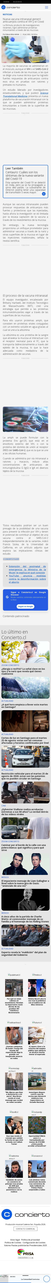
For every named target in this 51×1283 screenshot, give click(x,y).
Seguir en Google (25, 606)
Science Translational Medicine (25, 94)
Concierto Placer (11, 559)
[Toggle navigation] (47, 7)
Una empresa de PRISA (25, 1252)
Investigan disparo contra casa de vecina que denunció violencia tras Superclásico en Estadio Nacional (37, 1097)
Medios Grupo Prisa (25, 1257)
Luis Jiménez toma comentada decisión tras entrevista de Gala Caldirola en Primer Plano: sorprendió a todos (37, 1185)
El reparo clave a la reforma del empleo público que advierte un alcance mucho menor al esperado (37, 1050)
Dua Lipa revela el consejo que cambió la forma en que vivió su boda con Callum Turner (14, 1140)
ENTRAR (6, 2)
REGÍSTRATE (17, 2)
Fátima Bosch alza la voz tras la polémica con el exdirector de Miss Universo (37, 1002)
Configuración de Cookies (34, 1242)
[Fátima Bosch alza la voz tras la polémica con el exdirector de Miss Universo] (37, 988)
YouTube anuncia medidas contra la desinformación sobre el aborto (27, 579)
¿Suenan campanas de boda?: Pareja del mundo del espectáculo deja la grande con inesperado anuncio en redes (14, 1052)
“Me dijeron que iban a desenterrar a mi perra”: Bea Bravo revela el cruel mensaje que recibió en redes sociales (14, 1097)
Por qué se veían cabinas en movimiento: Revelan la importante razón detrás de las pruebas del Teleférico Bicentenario (14, 1006)
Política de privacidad (30, 1239)
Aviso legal (15, 1239)
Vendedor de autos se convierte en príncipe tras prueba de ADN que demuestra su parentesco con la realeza (14, 1186)
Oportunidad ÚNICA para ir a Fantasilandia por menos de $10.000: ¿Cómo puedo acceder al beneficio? (37, 1141)
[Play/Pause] (46, 1279)
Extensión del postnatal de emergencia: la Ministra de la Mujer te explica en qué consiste (27, 569)
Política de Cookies (13, 1242)
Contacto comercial (25, 1229)
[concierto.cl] (10, 7)
